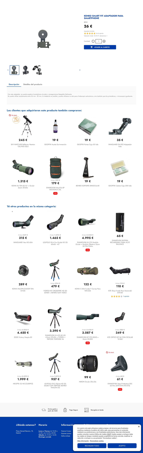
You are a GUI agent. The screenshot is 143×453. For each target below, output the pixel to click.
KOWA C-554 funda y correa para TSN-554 (87, 290)
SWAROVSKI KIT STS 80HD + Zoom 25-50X (88, 338)
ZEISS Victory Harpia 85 (23, 337)
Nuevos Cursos (66, 431)
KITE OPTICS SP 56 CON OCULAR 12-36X (120, 338)
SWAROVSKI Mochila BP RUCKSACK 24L (55, 188)
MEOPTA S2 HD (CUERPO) (23, 383)
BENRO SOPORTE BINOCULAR (87, 185)
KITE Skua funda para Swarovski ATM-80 (120, 291)
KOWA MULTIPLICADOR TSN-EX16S (23, 290)
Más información (83, 441)
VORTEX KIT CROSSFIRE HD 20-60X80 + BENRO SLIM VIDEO (55, 291)
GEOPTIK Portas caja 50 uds (87, 144)
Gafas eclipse (65, 436)
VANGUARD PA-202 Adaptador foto (120, 145)
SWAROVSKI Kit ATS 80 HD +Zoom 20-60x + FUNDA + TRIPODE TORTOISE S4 (55, 337)
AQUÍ (109, 434)
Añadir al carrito (100, 47)
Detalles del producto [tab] (32, 84)
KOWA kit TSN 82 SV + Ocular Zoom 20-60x (23, 186)
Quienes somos (66, 433)
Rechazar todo (92, 446)
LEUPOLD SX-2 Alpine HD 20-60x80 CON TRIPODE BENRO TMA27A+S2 (55, 385)
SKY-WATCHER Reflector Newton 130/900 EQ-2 (23, 145)
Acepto (122, 446)
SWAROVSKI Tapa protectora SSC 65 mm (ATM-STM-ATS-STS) (120, 384)
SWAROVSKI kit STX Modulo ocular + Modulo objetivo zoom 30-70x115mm (88, 244)
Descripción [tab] (14, 84)
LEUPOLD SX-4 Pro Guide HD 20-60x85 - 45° (55, 243)
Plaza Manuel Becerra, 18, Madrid (24, 432)
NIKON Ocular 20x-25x (87, 381)
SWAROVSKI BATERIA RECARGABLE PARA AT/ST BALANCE (120, 242)
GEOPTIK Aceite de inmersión (55, 144)
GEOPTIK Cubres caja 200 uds (120, 185)
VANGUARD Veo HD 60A (23, 242)
